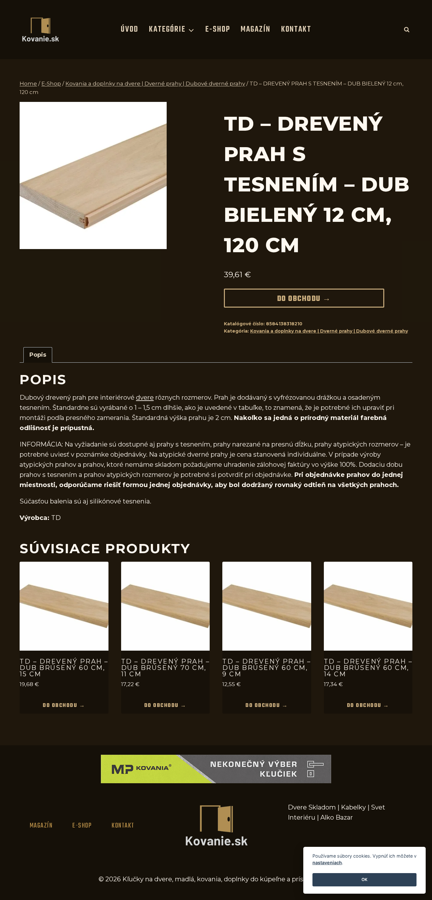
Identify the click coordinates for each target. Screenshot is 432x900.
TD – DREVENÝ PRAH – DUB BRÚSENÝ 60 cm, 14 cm (368, 668)
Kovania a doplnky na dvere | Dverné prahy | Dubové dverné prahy (329, 331)
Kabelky (353, 807)
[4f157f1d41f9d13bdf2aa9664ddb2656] (93, 175)
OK (364, 879)
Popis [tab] (37, 354)
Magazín (255, 29)
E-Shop (217, 29)
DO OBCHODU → (304, 299)
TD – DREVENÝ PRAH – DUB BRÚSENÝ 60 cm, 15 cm (64, 668)
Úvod (129, 29)
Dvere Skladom (312, 807)
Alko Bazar (336, 817)
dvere (145, 397)
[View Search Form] (406, 29)
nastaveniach (327, 863)
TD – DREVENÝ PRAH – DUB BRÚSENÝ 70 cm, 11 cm (165, 668)
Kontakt (296, 29)
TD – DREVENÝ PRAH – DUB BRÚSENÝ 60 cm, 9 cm (266, 668)
